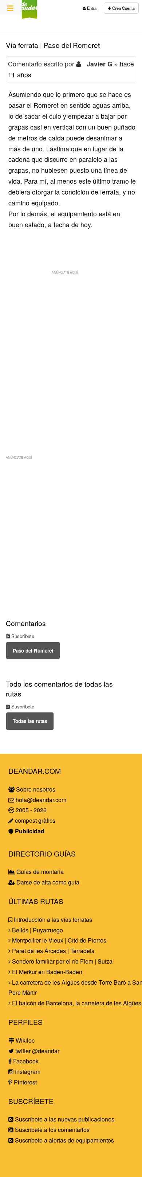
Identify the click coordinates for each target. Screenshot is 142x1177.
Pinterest (24, 1082)
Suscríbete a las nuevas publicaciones (63, 1119)
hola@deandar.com (41, 800)
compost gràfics (34, 820)
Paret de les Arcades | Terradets (52, 951)
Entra (91, 8)
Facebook (25, 1061)
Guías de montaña (39, 871)
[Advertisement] (71, 349)
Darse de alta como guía (47, 882)
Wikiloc (24, 1040)
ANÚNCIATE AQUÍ (65, 272)
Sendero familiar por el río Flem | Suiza (62, 961)
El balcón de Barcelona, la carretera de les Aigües (76, 1003)
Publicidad (28, 831)
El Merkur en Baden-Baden (46, 972)
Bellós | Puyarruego (37, 930)
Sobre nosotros (35, 789)
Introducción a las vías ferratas (52, 919)
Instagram (26, 1071)
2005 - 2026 (30, 810)
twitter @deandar (36, 1051)
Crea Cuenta (123, 8)
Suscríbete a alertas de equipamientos (63, 1140)
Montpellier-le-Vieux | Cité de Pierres (58, 940)
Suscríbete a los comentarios (51, 1129)
